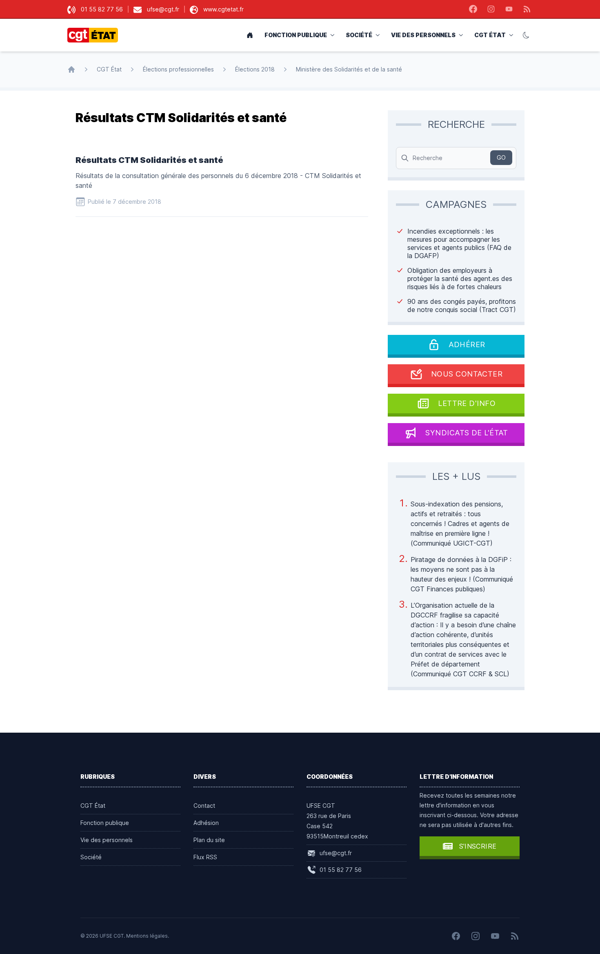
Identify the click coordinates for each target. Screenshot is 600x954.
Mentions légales (147, 936)
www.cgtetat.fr (223, 9)
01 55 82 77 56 (102, 9)
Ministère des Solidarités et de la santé (349, 69)
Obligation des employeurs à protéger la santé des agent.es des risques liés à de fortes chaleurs (459, 278)
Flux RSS (205, 857)
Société (359, 34)
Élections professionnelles (178, 69)
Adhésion (206, 822)
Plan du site (209, 839)
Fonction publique (295, 34)
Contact (204, 805)
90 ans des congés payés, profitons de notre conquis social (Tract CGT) (461, 305)
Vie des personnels (423, 34)
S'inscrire (478, 846)
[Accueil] (71, 69)
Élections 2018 (255, 69)
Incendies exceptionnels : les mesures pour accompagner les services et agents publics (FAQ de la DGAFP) (459, 243)
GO (501, 157)
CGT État (490, 34)
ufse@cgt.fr (163, 9)
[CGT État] (95, 35)
